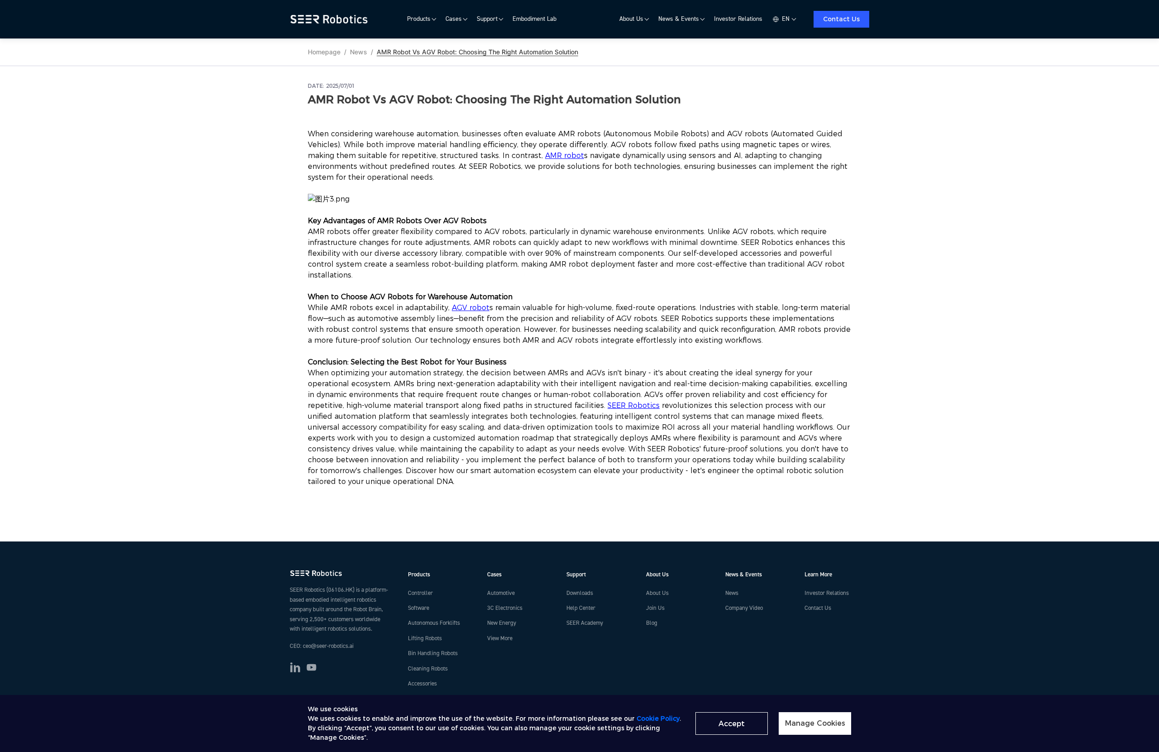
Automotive (501, 593)
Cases (453, 19)
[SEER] (330, 19)
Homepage (324, 52)
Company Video (744, 608)
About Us (631, 19)
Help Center (580, 608)
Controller (420, 593)
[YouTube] (311, 667)
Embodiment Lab (534, 19)
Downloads (579, 593)
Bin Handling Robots (433, 653)
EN (786, 19)
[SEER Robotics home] (341, 573)
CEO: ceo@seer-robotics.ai (322, 646)
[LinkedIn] (295, 667)
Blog (651, 623)
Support (487, 19)
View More (499, 638)
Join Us (655, 608)
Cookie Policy (658, 718)
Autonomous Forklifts (434, 623)
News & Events (678, 19)
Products (419, 19)
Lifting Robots (425, 638)
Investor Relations (738, 19)
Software (418, 608)
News (358, 52)
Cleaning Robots (428, 668)
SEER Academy (584, 623)
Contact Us (841, 19)
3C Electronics (504, 608)
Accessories (422, 683)
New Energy (501, 623)
